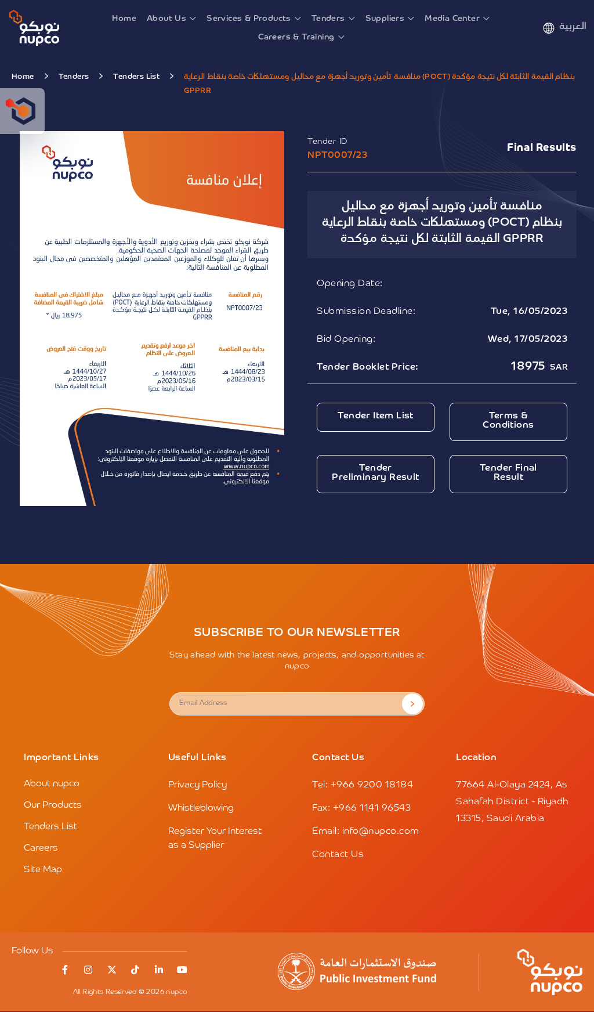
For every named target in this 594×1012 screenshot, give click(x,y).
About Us (166, 19)
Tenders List (136, 77)
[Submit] (412, 703)
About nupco (51, 784)
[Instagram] (88, 969)
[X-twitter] (112, 969)
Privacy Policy (197, 785)
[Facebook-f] (65, 969)
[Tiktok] (135, 969)
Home (124, 19)
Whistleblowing (201, 808)
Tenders (328, 19)
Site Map (43, 869)
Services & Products (249, 19)
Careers (41, 848)
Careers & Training (296, 37)
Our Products (53, 805)
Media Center (452, 19)
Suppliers (385, 19)
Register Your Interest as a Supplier (215, 838)
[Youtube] (182, 969)
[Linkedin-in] (159, 969)
